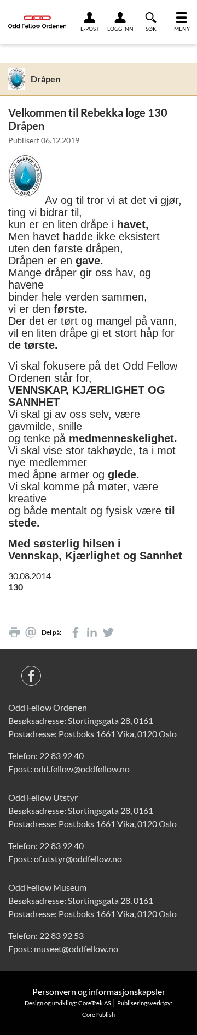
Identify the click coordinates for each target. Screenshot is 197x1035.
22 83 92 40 (61, 755)
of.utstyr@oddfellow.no (78, 858)
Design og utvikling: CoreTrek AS (68, 1002)
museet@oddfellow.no (76, 948)
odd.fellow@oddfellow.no (82, 768)
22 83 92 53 (61, 935)
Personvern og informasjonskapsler (98, 991)
